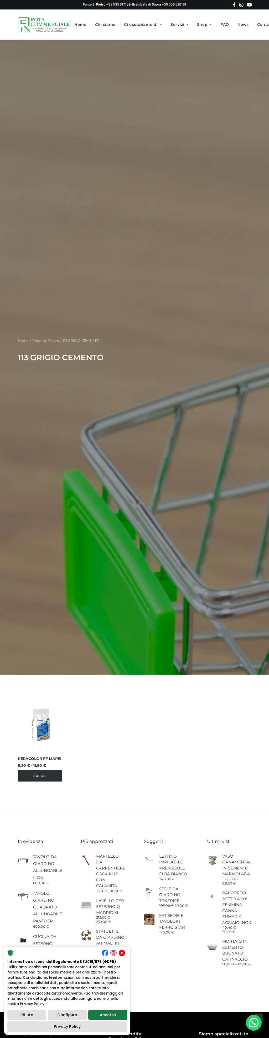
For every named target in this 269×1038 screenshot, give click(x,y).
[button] (234, 4)
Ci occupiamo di (141, 24)
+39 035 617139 (118, 4)
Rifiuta (26, 1014)
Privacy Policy (67, 1026)
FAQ (224, 24)
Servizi (177, 24)
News (243, 24)
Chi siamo (105, 24)
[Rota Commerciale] (44, 24)
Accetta (108, 1014)
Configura (67, 1014)
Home (80, 24)
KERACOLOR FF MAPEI (39, 758)
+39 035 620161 (174, 4)
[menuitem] (234, 4)
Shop (202, 24)
